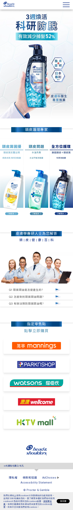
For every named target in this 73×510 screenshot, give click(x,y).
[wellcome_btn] (36, 402)
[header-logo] (8, 6)
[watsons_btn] (36, 383)
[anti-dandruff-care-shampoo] (12, 177)
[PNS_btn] (36, 365)
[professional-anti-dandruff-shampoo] (61, 177)
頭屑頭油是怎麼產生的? (26, 290)
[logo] (36, 454)
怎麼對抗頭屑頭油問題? (27, 296)
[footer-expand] (36, 469)
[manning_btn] (36, 346)
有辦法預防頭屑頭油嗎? (27, 303)
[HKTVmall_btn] (36, 421)
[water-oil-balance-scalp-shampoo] (36, 177)
